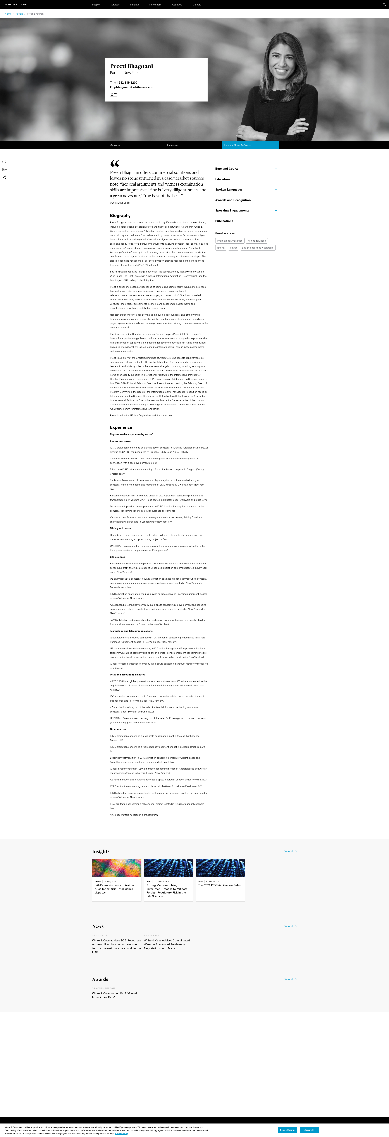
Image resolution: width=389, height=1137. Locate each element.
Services (115, 4)
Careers (197, 4)
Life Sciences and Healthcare (258, 247)
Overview (115, 144)
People (96, 4)
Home (8, 13)
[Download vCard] (113, 94)
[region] (194, 1130)
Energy (221, 247)
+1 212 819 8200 (125, 82)
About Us (177, 4)
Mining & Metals (257, 240)
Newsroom (155, 4)
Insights (134, 4)
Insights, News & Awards (237, 144)
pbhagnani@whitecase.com (134, 87)
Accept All (309, 1130)
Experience (173, 144)
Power (233, 247)
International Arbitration (230, 240)
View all (288, 851)
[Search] (384, 4)
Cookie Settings (288, 1130)
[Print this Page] (4, 161)
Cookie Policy (121, 1133)
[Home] (16, 4)
